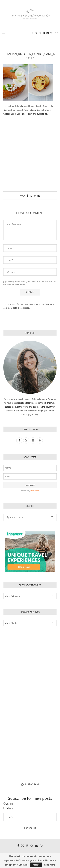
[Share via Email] (39, 195)
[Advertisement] (30, 155)
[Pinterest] (44, 33)
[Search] (56, 33)
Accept (36, 864)
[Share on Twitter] (31, 195)
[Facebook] (33, 33)
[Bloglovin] (51, 33)
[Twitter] (36, 33)
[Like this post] (23, 195)
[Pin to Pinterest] (35, 195)
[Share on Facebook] (27, 195)
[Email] (47, 33)
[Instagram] (40, 33)
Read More (49, 865)
